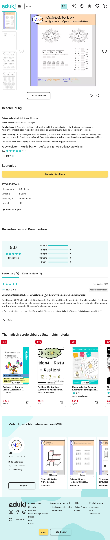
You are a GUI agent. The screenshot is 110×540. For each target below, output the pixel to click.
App (30, 520)
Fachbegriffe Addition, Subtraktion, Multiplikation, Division (51, 388)
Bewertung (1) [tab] (10, 273)
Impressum (93, 507)
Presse (31, 517)
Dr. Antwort (7, 392)
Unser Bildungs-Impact (38, 514)
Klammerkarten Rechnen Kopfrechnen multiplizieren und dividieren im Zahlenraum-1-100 (85, 388)
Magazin (32, 507)
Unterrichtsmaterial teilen (61, 507)
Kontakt (77, 510)
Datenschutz (94, 514)
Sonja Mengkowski (80, 396)
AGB (91, 510)
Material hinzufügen (55, 174)
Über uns (32, 510)
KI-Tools (31, 523)
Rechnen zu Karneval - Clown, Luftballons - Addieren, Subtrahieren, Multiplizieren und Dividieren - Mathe (14, 388)
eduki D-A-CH (11, 290)
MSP (8, 156)
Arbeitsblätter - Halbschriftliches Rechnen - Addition (79, 480)
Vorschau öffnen (39, 95)
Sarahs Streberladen (46, 392)
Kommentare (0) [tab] (32, 273)
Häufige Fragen (80, 507)
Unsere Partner (56, 510)
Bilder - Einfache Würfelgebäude (49, 480)
